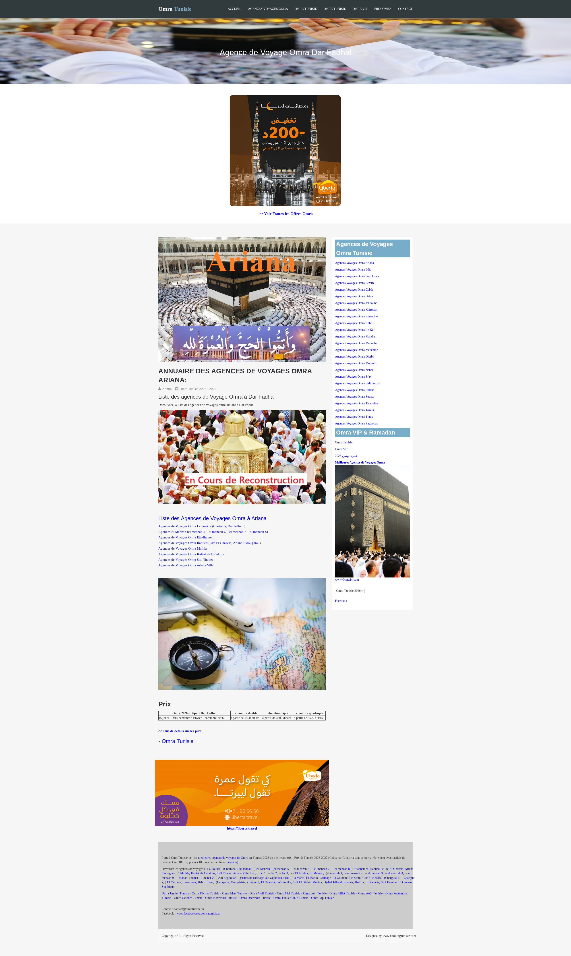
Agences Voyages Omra (268, 8)
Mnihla (184, 873)
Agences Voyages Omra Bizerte (354, 283)
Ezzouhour (189, 882)
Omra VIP (360, 8)
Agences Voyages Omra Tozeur (354, 410)
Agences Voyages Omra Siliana (354, 390)
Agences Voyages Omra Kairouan (356, 309)
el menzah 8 (258, 532)
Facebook (341, 600)
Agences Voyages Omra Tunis (354, 416)
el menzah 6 (217, 532)
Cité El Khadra (372, 877)
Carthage (325, 877)
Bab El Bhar (205, 882)
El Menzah (263, 869)
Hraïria (359, 882)
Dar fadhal (235, 526)
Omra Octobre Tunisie (188, 898)
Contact (405, 8)
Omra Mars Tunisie (234, 893)
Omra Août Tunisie (370, 893)
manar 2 (208, 877)
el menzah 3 (375, 873)
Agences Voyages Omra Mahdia (355, 336)
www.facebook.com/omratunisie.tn (198, 913)
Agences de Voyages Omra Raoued (183, 543)
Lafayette (223, 882)
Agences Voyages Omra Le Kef (354, 329)
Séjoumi (254, 882)
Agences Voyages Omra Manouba (356, 343)
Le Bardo (312, 877)
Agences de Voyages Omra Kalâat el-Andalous (191, 554)
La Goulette (340, 877)
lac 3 (285, 873)
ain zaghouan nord (277, 877)
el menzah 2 (354, 873)
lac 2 (274, 873)
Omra (174, 9)
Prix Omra (382, 8)
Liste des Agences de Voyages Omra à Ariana (212, 518)
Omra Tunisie (306, 8)
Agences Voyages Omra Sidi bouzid (357, 383)
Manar (183, 877)
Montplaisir (238, 882)
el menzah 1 (334, 873)
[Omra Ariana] (242, 299)
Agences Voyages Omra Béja (353, 269)
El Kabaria (372, 882)
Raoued (375, 869)
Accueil (234, 8)
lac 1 (263, 873)
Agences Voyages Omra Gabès (354, 289)
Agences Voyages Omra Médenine (356, 350)
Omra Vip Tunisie (322, 898)
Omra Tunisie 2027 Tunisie (290, 898)
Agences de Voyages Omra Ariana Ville (185, 565)
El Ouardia (268, 882)
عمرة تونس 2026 (346, 455)
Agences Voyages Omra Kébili (354, 323)
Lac (252, 873)
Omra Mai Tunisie (288, 893)
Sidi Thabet (224, 873)
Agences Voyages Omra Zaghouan (356, 423)
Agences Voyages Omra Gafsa (354, 296)
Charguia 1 (392, 877)
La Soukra (213, 869)
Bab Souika (284, 882)
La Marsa (298, 877)
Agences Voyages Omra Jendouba (356, 303)
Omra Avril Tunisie (262, 893)
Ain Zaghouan (227, 877)
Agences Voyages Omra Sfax (353, 376)
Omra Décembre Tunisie (255, 898)
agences (232, 862)
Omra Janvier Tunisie (175, 893)
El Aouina (301, 873)
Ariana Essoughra (245, 543)
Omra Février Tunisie (205, 893)
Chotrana (219, 526)
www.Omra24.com (347, 579)
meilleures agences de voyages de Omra (223, 857)
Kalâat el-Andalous (203, 873)
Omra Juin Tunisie (315, 893)
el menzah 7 (237, 532)
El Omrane (174, 882)
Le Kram (355, 877)
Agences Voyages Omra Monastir (356, 363)
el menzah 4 (395, 873)
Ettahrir (348, 882)
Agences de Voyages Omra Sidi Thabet (185, 559)
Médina (317, 882)
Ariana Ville (240, 873)
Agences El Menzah (172, 532)
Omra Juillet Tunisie (342, 893)
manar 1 (195, 877)
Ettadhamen (361, 869)
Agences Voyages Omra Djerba (354, 356)
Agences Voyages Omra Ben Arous (357, 276)
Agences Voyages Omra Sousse (354, 396)
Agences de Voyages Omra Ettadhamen (185, 537)
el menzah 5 (196, 532)
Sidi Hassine (389, 882)
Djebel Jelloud (333, 882)
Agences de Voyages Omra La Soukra (184, 526)
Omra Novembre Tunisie (221, 898)
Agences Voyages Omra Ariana (354, 263)
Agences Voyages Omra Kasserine (356, 316)
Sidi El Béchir (302, 882)
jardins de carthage (252, 877)
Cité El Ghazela (220, 543)
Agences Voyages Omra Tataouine (356, 403)
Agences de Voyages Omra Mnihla (182, 548)
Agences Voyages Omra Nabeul (354, 370)
